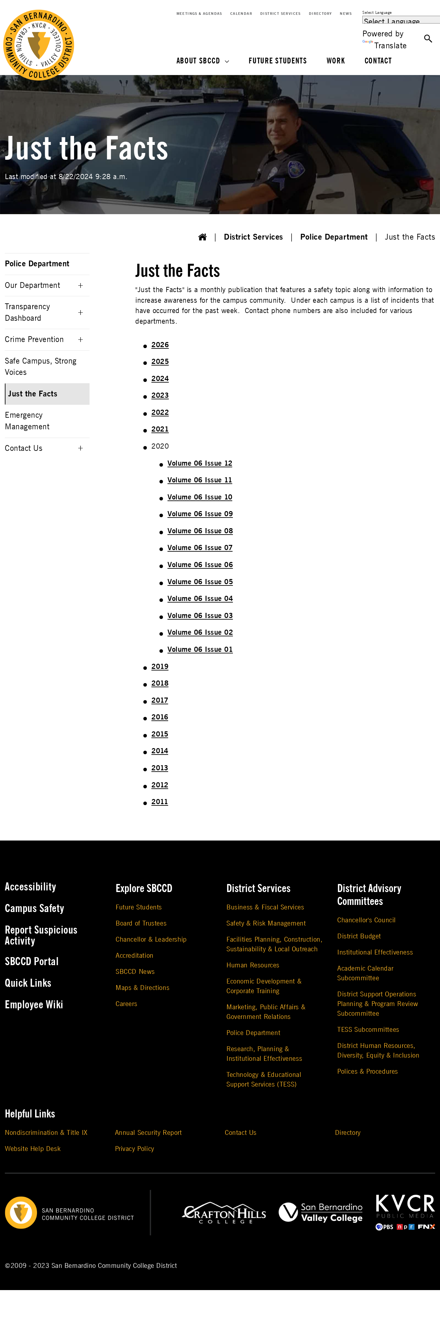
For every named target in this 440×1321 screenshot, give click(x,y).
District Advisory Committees (369, 895)
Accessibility (30, 886)
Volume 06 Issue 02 (200, 632)
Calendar (241, 13)
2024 (160, 379)
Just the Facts (32, 394)
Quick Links (28, 983)
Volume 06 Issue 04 (200, 598)
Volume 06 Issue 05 (200, 582)
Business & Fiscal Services (265, 907)
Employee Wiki (34, 1004)
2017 (159, 700)
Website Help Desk (33, 1149)
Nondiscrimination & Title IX (46, 1132)
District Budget (359, 936)
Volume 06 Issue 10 (199, 497)
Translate (390, 45)
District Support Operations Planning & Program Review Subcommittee (377, 1004)
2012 (159, 785)
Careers (126, 1004)
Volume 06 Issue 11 (199, 480)
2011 (159, 802)
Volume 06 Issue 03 (200, 616)
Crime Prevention (34, 339)
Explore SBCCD (144, 888)
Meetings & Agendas (199, 13)
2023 (160, 395)
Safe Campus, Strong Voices (41, 367)
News (346, 13)
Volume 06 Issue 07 (200, 548)
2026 (160, 345)
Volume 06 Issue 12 (199, 463)
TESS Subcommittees (368, 1029)
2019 (159, 666)
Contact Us (23, 448)
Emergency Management (27, 421)
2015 (159, 734)
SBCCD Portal (32, 961)
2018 (159, 683)
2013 (159, 768)
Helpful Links (30, 1114)
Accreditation (135, 955)
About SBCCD (198, 61)
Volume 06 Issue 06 (200, 565)
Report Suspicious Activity (41, 935)
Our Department (32, 285)
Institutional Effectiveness (375, 952)
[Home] (202, 237)
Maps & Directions (142, 988)
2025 (160, 361)
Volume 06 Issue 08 (200, 531)
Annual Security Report (148, 1132)
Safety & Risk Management (266, 923)
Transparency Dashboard (27, 312)
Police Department (334, 237)
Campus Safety (34, 908)
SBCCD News (135, 971)
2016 (159, 717)
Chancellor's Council (366, 920)
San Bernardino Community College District (114, 1265)
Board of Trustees (141, 923)
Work (336, 61)
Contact (378, 61)
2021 (160, 429)
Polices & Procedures (367, 1071)
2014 (159, 751)
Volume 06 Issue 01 (200, 649)
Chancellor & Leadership (151, 939)
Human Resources (253, 965)
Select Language (377, 12)
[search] (428, 39)
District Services (280, 13)
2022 (160, 412)
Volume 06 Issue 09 (200, 514)
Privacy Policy (134, 1149)
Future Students (278, 61)
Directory (320, 13)
